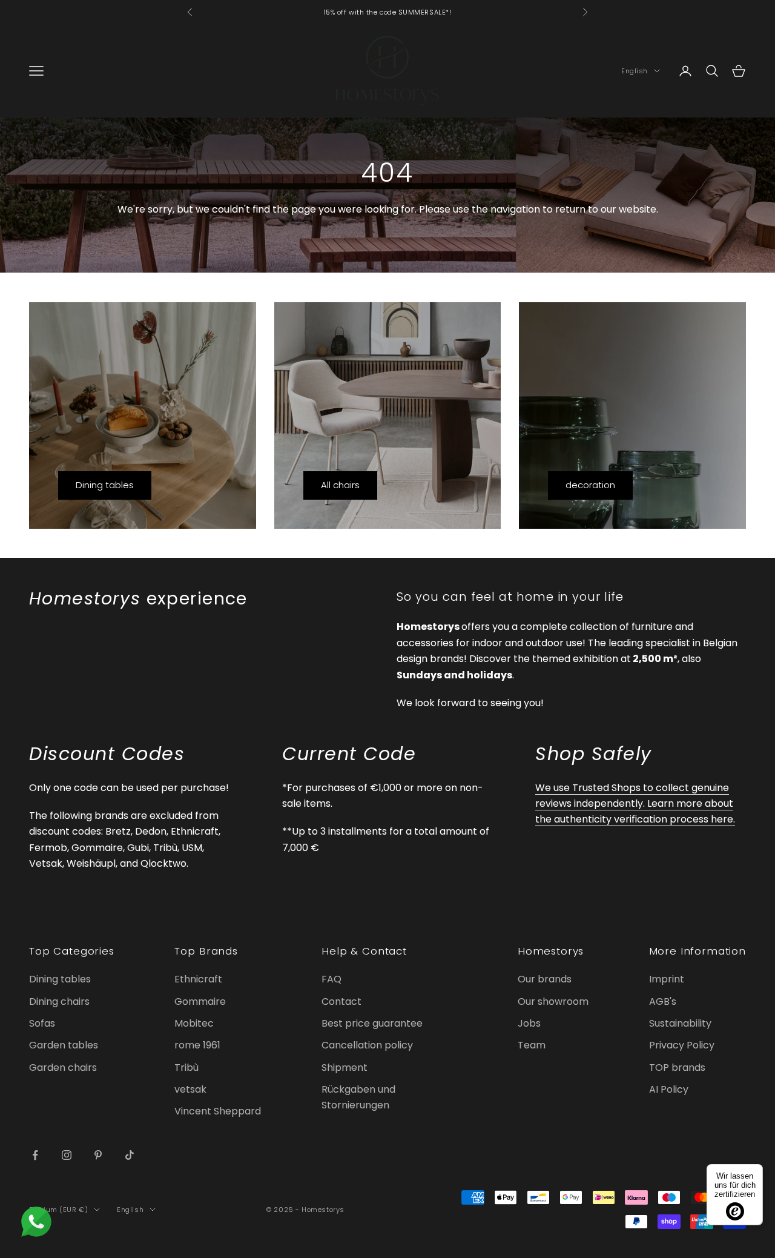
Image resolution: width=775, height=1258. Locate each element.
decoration (590, 484)
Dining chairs (59, 1001)
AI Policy (668, 1089)
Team (532, 1045)
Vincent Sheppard (217, 1111)
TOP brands (677, 1067)
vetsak (190, 1089)
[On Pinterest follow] (98, 1155)
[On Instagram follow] (67, 1155)
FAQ (331, 979)
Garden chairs (63, 1067)
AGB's (662, 1001)
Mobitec (194, 1023)
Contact (341, 1001)
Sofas (42, 1023)
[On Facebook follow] (35, 1155)
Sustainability (680, 1023)
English (634, 71)
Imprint (666, 979)
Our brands (545, 979)
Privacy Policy (681, 1045)
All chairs (340, 484)
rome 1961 (197, 1045)
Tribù (186, 1067)
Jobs (529, 1023)
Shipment (345, 1067)
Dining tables (105, 484)
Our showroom (553, 1001)
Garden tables (63, 1045)
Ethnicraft (198, 979)
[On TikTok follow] (130, 1155)
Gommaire (200, 1001)
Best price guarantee (372, 1023)
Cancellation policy (367, 1045)
